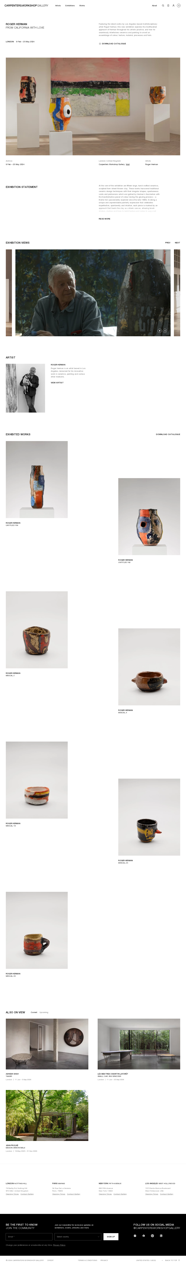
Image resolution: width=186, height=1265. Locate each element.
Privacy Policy (161, 1255)
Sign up (142, 1247)
